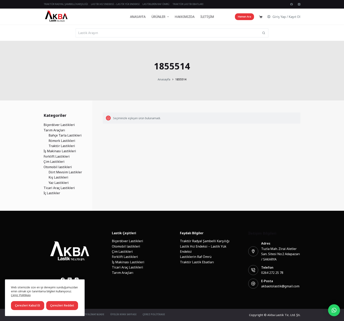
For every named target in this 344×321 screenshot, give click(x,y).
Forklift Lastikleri (125, 256)
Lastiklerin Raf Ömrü (195, 256)
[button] (334, 310)
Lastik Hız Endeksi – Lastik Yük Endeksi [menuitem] (115, 4)
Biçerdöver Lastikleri (127, 241)
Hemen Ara (244, 17)
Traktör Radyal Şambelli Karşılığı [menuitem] (66, 4)
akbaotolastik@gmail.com (280, 286)
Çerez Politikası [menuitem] (154, 314)
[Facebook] (291, 4)
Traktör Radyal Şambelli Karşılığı (205, 241)
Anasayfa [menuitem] (138, 16)
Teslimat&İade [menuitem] (94, 314)
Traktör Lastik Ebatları (197, 262)
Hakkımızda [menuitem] (184, 16)
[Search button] (263, 32)
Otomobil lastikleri (126, 246)
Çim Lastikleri (122, 251)
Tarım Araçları (122, 272)
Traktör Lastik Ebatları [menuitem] (187, 4)
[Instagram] (299, 4)
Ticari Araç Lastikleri (127, 267)
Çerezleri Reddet (62, 305)
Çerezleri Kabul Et (27, 305)
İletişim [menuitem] (207, 16)
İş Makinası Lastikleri (128, 262)
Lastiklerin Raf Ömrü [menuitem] (156, 4)
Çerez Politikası (21, 295)
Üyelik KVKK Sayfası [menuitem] (123, 314)
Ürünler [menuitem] (158, 16)
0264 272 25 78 (272, 272)
